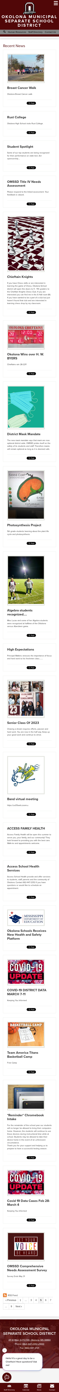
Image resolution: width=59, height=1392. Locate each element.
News (39, 1390)
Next (18, 1306)
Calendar (25, 1390)
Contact (52, 1390)
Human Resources (17, 32)
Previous (11, 1300)
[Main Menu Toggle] (56, 3)
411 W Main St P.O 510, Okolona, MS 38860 (29, 1340)
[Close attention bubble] (4, 1351)
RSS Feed (13, 1295)
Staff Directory (35, 32)
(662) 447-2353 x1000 (33, 1344)
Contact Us (50, 32)
